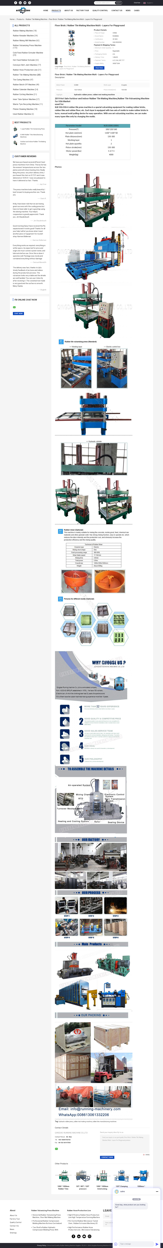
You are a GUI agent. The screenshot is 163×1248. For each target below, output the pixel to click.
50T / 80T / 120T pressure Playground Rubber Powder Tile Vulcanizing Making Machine (82, 1187)
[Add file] (115, 1244)
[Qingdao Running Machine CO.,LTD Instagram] (29, 2)
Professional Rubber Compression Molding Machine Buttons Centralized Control (47, 1222)
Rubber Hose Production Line (25, 70)
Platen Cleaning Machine (23, 109)
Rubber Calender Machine (23, 89)
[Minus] (157, 1191)
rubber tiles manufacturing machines (104, 1121)
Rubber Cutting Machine (23, 94)
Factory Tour (82, 10)
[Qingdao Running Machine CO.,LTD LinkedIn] (20, 2)
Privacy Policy (41, 1245)
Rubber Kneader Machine (23, 35)
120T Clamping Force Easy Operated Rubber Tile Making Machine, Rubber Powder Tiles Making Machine (121, 1187)
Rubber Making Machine (23, 31)
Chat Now (137, 3)
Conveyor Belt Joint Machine (25, 65)
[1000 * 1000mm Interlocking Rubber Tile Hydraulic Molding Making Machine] (102, 1175)
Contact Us (116, 10)
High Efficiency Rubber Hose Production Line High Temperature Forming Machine (84, 1216)
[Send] (157, 1244)
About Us (68, 10)
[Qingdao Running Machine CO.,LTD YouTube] (25, 2)
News (128, 10)
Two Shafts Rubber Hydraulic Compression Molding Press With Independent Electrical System (45, 1228)
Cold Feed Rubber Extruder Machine (28, 53)
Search (118, 3)
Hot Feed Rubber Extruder (24, 60)
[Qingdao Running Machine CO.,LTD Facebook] (15, 2)
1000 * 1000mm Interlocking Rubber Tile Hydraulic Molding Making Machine (102, 1187)
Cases (136, 10)
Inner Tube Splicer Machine (24, 99)
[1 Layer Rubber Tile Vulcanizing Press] (15, 129)
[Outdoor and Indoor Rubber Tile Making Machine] (15, 143)
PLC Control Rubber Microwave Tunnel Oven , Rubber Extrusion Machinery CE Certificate (83, 1222)
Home (45, 10)
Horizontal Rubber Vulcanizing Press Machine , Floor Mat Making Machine (47, 1216)
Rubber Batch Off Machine (24, 84)
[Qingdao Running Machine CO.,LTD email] (16, 307)
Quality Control (100, 10)
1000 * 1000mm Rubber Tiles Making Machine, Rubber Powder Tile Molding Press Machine (63, 1187)
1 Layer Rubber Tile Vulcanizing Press (32, 129)
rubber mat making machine (83, 1121)
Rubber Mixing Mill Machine (24, 40)
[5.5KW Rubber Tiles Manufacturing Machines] (15, 136)
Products (56, 10)
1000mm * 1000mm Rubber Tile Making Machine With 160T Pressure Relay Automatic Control (141, 1187)
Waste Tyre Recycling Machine (26, 104)
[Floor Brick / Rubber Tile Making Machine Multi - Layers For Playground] (71, 43)
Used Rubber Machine (22, 114)
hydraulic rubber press (66, 1121)
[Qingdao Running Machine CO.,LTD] (23, 10)
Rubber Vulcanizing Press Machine (27, 45)
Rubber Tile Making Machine (36, 19)
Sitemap (13, 1233)
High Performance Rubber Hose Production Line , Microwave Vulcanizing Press (83, 1228)
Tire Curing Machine (21, 80)
